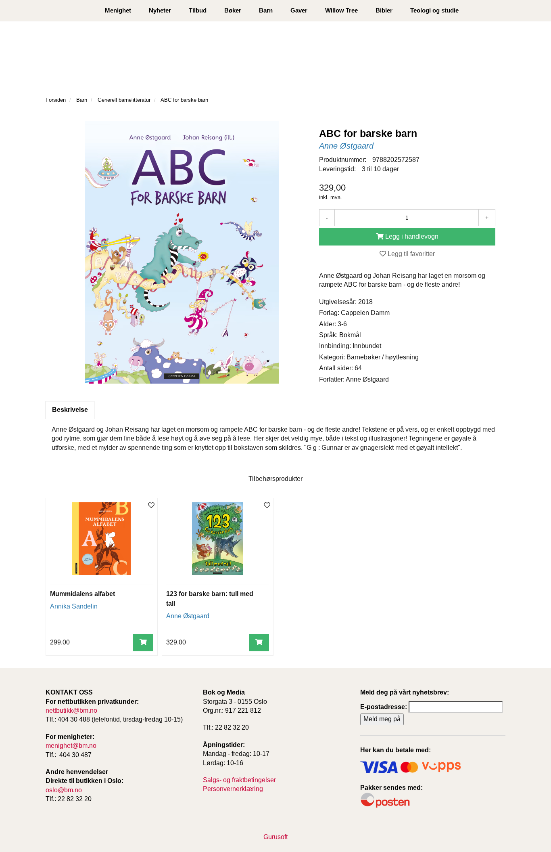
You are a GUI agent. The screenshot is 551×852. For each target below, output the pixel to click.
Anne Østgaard (346, 145)
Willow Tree (341, 10)
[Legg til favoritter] (151, 505)
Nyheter (160, 10)
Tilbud (198, 10)
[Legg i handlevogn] (143, 642)
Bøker (232, 10)
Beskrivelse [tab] (70, 409)
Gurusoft (275, 836)
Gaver (298, 10)
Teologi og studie (434, 10)
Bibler (384, 10)
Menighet (118, 10)
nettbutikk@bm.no (71, 710)
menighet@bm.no (71, 745)
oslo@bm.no (64, 790)
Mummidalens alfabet (82, 593)
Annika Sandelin (74, 606)
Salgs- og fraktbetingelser (239, 779)
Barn (266, 10)
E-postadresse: (383, 706)
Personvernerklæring (233, 788)
